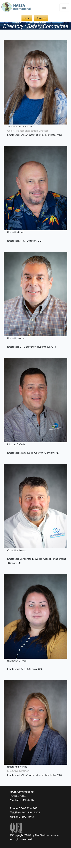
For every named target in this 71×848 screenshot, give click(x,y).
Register (41, 18)
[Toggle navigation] (64, 7)
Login (27, 18)
